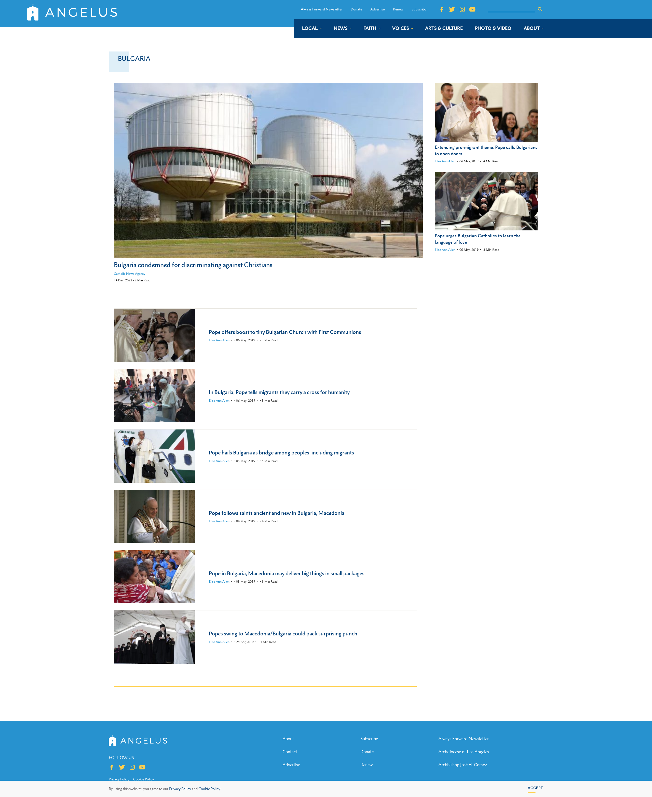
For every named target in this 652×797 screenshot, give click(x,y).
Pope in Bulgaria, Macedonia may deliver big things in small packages (286, 573)
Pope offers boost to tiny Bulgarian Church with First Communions (285, 332)
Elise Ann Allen (445, 161)
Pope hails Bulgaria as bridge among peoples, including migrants (281, 452)
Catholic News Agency (129, 274)
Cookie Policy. (209, 788)
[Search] (540, 9)
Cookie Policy (143, 779)
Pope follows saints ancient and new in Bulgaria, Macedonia (276, 513)
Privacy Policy (180, 788)
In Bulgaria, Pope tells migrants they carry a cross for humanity (279, 392)
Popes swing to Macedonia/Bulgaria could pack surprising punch (283, 633)
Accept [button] (535, 788)
